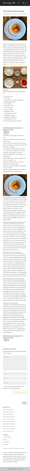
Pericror (20, 469)
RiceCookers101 (7, 14)
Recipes (18, 14)
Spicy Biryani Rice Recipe (8, 412)
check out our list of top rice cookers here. (16, 64)
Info (4, 439)
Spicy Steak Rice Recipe (8, 431)
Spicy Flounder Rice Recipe (9, 428)
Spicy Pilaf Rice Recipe (8, 409)
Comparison (5, 437)
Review (4, 444)
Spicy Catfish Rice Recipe (8, 426)
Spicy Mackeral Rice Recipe (9, 424)
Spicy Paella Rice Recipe (8, 414)
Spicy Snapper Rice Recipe (9, 421)
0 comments (23, 14)
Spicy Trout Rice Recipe (8, 419)
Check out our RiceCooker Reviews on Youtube (13, 448)
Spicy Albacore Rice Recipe (9, 416)
